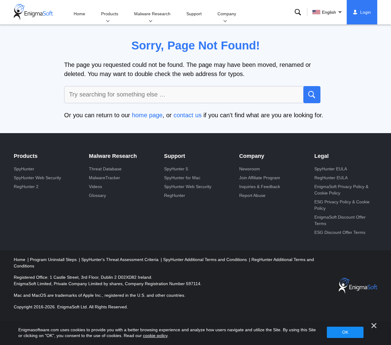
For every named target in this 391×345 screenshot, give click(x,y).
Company (226, 13)
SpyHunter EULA (330, 168)
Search (297, 12)
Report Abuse (252, 195)
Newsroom (249, 168)
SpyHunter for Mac (182, 177)
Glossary (97, 195)
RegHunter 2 (26, 186)
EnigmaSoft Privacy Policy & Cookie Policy (341, 189)
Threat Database (105, 168)
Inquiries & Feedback (259, 186)
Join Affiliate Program (259, 177)
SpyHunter (24, 168)
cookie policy (155, 335)
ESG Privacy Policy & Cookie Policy (342, 205)
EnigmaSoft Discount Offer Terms (340, 220)
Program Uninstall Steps (54, 259)
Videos (95, 186)
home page (147, 115)
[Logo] (33, 12)
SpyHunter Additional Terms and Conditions (205, 259)
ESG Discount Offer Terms (339, 232)
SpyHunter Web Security (37, 177)
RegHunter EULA (331, 177)
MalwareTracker (104, 177)
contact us (188, 115)
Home (79, 13)
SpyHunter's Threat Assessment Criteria (120, 259)
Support (194, 13)
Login (365, 12)
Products (109, 13)
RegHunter (174, 195)
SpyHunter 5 (176, 168)
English (329, 12)
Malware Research (152, 13)
